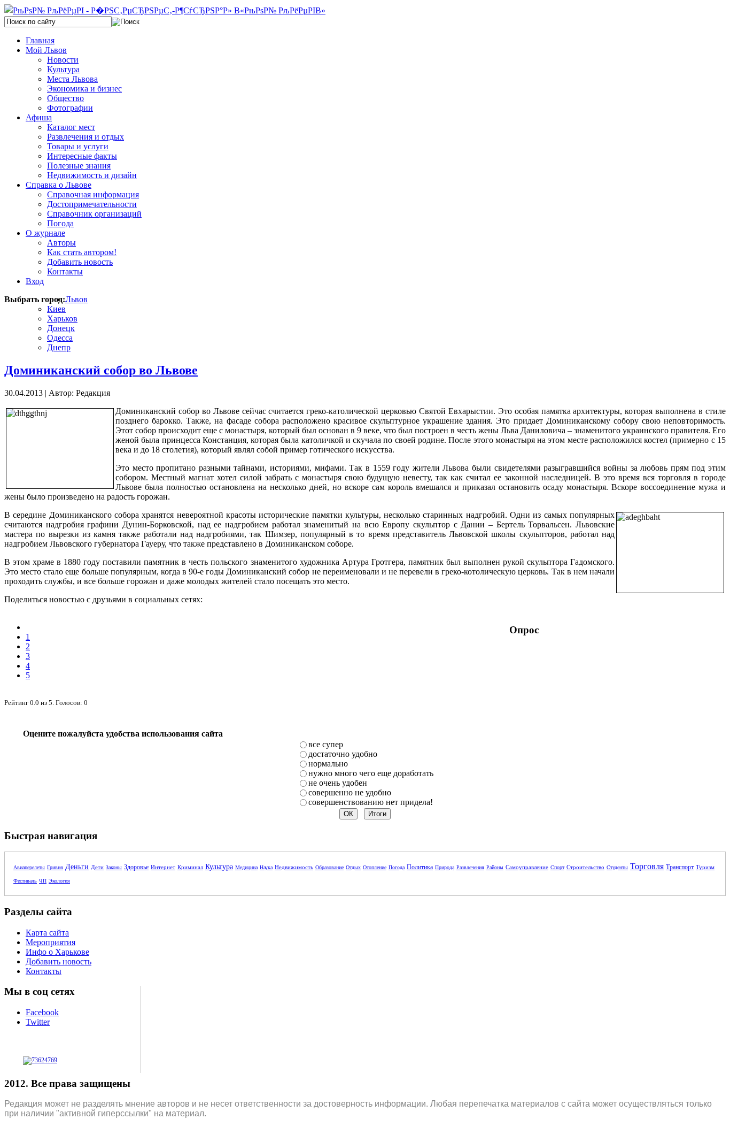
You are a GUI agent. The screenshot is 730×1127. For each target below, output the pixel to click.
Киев (56, 308)
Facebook (42, 1012)
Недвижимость (294, 867)
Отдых (353, 867)
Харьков (62, 318)
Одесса (60, 337)
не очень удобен (337, 782)
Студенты (617, 867)
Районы (494, 867)
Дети (97, 867)
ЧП (42, 881)
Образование (329, 867)
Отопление (374, 867)
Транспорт (680, 867)
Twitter (38, 1021)
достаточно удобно (342, 753)
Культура (219, 867)
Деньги (77, 867)
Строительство (585, 867)
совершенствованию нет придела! (370, 802)
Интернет (163, 867)
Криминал (190, 867)
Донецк (61, 328)
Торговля (647, 866)
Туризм (705, 867)
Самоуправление (527, 867)
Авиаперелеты (29, 867)
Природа (444, 867)
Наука (266, 867)
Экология (59, 881)
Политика (420, 867)
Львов (76, 299)
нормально (328, 763)
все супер (325, 744)
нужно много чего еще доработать (370, 773)
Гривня (55, 867)
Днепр (59, 347)
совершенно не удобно (349, 792)
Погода (397, 867)
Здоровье (136, 867)
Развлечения (470, 867)
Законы (114, 867)
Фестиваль (25, 881)
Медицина (246, 867)
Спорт (557, 867)
